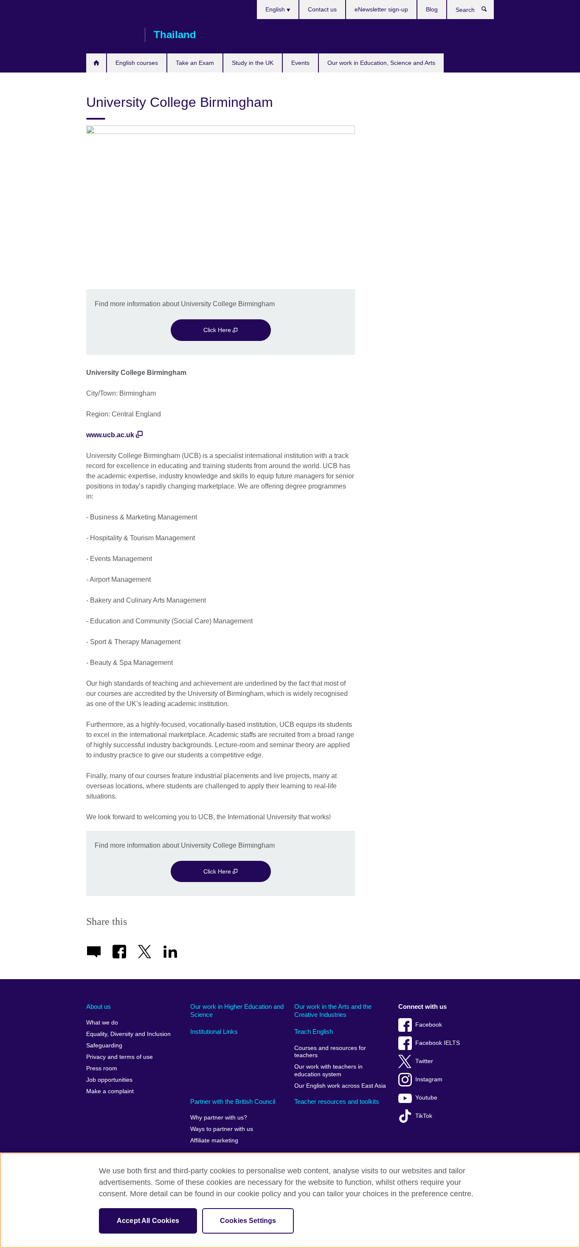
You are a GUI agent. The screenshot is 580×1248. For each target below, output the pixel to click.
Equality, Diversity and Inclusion (128, 1034)
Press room (101, 1068)
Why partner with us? (218, 1117)
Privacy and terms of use (119, 1057)
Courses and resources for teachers (330, 1052)
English (276, 9)
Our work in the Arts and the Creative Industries (333, 1011)
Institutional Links (214, 1031)
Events (300, 62)
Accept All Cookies (148, 1220)
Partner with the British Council (232, 1101)
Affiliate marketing (214, 1140)
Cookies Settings (248, 1220)
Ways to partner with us (221, 1129)
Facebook (428, 1025)
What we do (102, 1022)
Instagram (428, 1079)
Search (488, 11)
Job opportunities (109, 1080)
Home (96, 63)
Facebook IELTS (437, 1043)
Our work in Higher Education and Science (237, 1011)
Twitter (424, 1061)
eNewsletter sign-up (381, 9)
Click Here (218, 330)
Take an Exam (195, 62)
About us (98, 1006)
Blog (432, 9)
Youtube (426, 1097)
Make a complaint (110, 1091)
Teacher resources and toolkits (336, 1101)
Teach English (313, 1031)
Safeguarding (104, 1045)
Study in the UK (252, 62)
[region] (290, 1200)
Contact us (322, 9)
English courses (136, 62)
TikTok (423, 1116)
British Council (111, 35)
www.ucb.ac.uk (110, 434)
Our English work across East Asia (340, 1086)
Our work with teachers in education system (328, 1071)
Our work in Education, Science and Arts (381, 62)
